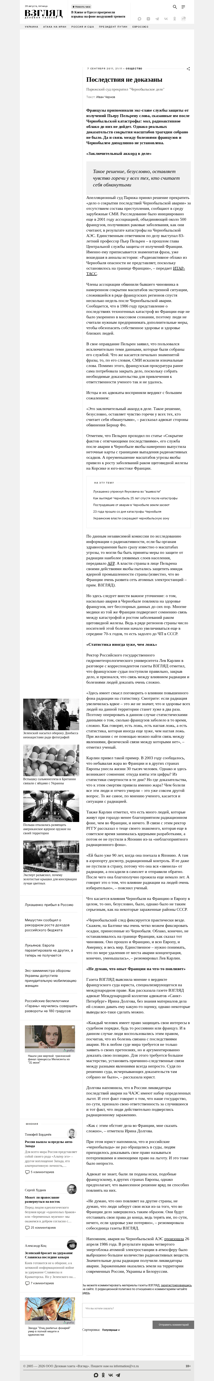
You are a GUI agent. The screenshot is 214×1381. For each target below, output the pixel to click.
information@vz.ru (126, 1366)
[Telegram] (157, 19)
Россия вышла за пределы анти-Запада (49, 1144)
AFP (111, 563)
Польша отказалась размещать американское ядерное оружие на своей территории (47, 828)
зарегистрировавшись (176, 1285)
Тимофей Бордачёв (38, 1134)
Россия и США (82, 26)
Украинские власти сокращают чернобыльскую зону (131, 518)
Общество (134, 68)
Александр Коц (35, 1245)
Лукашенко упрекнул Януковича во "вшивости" (127, 491)
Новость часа (82, 6)
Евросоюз (140, 26)
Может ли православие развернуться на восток (42, 1199)
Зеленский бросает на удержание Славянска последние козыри (49, 1255)
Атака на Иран (54, 26)
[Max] (140, 19)
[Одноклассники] (175, 19)
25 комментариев (43, 1227)
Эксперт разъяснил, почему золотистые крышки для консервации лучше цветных (50, 879)
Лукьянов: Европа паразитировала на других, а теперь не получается (49, 950)
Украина (31, 26)
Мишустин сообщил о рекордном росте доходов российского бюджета (47, 925)
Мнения (32, 1123)
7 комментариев (42, 1283)
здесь (86, 1292)
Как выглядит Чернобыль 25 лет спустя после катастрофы (135, 498)
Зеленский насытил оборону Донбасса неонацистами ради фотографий (50, 735)
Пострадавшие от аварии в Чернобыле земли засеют (131, 505)
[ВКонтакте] (166, 19)
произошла (174, 1238)
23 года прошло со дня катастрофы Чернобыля (127, 511)
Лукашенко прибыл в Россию (49, 905)
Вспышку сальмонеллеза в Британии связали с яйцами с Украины (49, 781)
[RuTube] (183, 19)
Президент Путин (113, 26)
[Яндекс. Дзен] (148, 19)
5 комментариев (42, 1172)
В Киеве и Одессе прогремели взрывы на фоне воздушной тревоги (98, 14)
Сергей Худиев (35, 1190)
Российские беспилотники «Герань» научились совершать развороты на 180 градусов (51, 1006)
